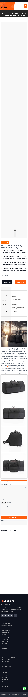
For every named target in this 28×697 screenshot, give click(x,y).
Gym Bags (4, 627)
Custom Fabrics (6, 659)
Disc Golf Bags (5, 637)
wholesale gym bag (5, 366)
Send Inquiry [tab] (20, 282)
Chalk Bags (5, 634)
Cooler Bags (5, 639)
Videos (4, 684)
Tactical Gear (5, 646)
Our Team (4, 677)
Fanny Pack (5, 641)
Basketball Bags (6, 632)
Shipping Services (6, 666)
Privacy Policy (5, 686)
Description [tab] (7, 282)
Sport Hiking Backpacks (7, 625)
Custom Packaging (6, 663)
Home (2, 13)
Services (4, 654)
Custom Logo (5, 661)
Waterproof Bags (6, 623)
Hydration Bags (6, 630)
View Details (7, 547)
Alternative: (3, 520)
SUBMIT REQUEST (13, 517)
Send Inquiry (5, 242)
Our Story (4, 675)
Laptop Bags (5, 648)
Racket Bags (5, 643)
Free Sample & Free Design (8, 657)
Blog (3, 681)
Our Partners (5, 679)
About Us (4, 672)
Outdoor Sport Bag (12, 13)
